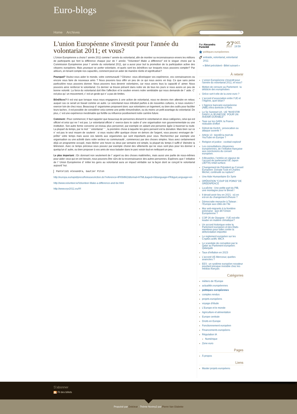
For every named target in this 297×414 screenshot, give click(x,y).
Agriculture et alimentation (216, 312)
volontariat (219, 57)
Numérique (211, 338)
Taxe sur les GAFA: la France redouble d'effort (218, 122)
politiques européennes (216, 51)
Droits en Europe (211, 321)
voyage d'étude (210, 303)
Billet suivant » (232, 65)
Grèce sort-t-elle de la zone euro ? (220, 93)
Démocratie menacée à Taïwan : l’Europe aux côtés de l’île (219, 202)
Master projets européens (216, 368)
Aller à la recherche (94, 3)
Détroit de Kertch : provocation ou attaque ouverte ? (220, 129)
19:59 (237, 46)
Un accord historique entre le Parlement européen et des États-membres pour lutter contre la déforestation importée (220, 228)
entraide (207, 57)
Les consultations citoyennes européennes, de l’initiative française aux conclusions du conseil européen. (222, 150)
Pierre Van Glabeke (172, 406)
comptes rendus (211, 294)
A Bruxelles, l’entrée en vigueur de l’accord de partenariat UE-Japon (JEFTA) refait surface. (221, 160)
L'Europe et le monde (213, 307)
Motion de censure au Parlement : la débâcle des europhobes (222, 88)
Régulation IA (209, 334)
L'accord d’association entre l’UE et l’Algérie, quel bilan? (221, 99)
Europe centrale (211, 316)
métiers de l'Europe (212, 281)
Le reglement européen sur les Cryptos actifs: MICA (219, 237)
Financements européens (216, 330)
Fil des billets (65, 392)
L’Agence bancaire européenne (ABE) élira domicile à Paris (219, 106)
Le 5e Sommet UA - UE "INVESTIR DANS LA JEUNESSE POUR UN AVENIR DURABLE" (221, 114)
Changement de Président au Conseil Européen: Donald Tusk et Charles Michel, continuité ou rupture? (222, 170)
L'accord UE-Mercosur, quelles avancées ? (219, 258)
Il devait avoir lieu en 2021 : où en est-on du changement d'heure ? (220, 196)
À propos (207, 355)
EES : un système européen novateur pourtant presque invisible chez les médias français (222, 266)
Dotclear (133, 406)
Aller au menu (77, 3)
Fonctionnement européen (216, 325)
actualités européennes (215, 285)
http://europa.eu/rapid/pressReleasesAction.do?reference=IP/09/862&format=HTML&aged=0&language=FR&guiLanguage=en (123, 177)
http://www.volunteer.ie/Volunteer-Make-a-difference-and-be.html (89, 183)
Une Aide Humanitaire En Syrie (219, 176)
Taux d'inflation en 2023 (215, 252)
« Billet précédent (212, 65)
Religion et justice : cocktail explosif (221, 141)
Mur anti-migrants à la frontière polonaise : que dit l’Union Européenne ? (219, 211)
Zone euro (207, 343)
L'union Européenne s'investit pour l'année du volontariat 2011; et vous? (222, 81)
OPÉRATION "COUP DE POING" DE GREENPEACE (222, 182)
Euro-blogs (75, 9)
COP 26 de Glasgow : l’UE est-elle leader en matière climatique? (221, 219)
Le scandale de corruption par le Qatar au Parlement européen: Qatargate (220, 245)
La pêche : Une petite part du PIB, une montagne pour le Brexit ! (220, 189)
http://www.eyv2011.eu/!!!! (67, 188)
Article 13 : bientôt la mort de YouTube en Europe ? (217, 136)
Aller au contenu (61, 3)
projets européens (212, 299)
